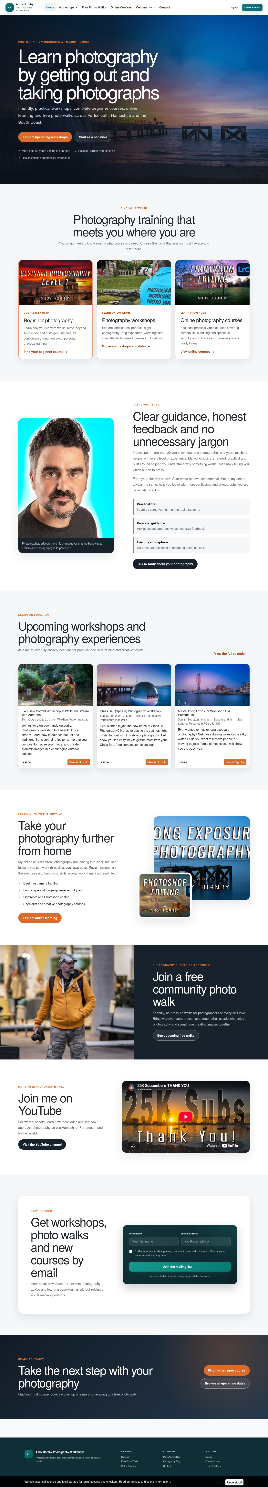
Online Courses (121, 7)
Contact (164, 7)
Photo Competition (171, 1456)
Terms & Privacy (213, 1466)
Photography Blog (171, 1461)
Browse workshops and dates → (126, 346)
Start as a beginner (93, 137)
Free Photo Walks (94, 7)
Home (50, 7)
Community (144, 7)
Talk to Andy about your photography (165, 564)
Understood (234, 1482)
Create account (252, 7)
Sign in (234, 7)
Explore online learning (40, 918)
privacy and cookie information (150, 1481)
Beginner (125, 1456)
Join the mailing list (180, 1266)
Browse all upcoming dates (225, 1383)
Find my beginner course (226, 1370)
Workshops (67, 7)
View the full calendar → (232, 653)
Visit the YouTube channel (42, 1144)
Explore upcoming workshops (45, 137)
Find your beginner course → (45, 351)
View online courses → (197, 351)
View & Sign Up (78, 762)
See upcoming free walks (175, 1035)
